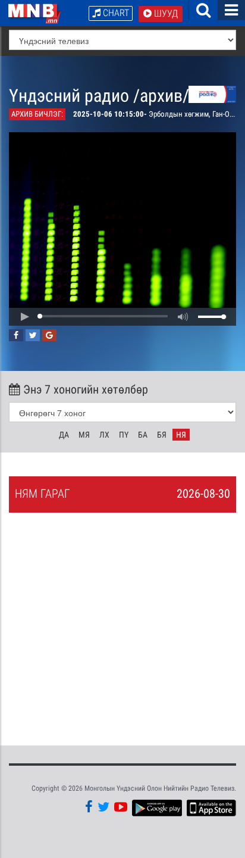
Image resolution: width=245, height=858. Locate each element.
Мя (84, 434)
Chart (114, 12)
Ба (142, 434)
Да (64, 434)
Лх (104, 434)
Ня (181, 434)
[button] (24, 317)
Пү (123, 434)
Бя (162, 434)
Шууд (165, 13)
